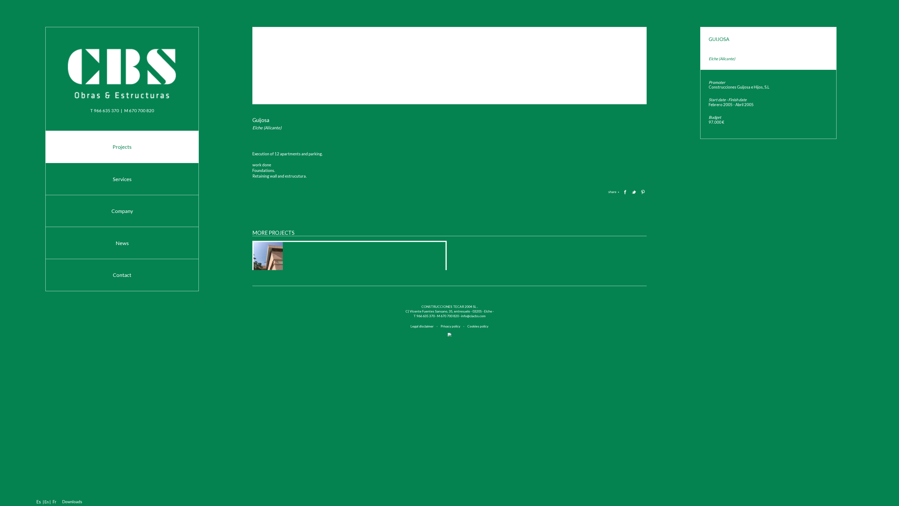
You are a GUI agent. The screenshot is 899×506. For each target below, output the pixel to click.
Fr (54, 501)
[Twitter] (634, 192)
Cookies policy (477, 326)
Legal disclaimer (422, 326)
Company (122, 211)
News (122, 243)
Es (38, 501)
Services (122, 179)
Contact (122, 275)
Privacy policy (450, 326)
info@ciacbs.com (473, 316)
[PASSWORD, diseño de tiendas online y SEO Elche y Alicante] (449, 334)
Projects (122, 147)
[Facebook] (625, 192)
